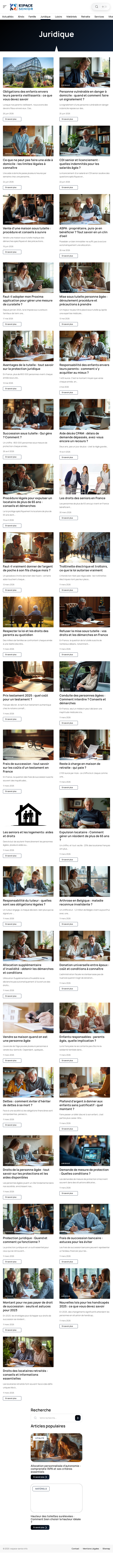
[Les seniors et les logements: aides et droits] (28, 813)
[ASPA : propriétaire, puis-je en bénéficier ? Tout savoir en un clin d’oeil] (84, 209)
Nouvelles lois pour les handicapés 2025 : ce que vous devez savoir (84, 1304)
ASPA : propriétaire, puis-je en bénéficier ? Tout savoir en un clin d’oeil (83, 232)
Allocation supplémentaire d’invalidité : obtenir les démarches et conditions (28, 969)
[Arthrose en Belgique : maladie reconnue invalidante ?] (84, 881)
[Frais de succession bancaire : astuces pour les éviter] (84, 1219)
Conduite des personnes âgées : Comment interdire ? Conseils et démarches (82, 699)
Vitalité (39, 1438)
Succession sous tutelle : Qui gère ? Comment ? (27, 435)
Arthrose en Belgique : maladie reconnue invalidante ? (81, 902)
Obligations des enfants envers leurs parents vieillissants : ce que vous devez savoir (27, 95)
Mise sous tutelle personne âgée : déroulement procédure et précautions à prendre (83, 300)
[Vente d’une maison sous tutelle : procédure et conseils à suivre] (28, 209)
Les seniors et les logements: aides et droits (28, 834)
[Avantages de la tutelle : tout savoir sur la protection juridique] (28, 346)
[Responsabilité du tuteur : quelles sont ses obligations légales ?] (28, 881)
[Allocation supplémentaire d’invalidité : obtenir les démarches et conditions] (28, 946)
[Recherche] (97, 6)
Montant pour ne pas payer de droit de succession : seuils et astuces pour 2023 (28, 1306)
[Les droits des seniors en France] (84, 479)
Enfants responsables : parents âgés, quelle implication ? (81, 1039)
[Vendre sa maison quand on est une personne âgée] (28, 1018)
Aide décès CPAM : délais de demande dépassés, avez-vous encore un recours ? (81, 437)
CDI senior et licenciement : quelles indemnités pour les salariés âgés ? (79, 164)
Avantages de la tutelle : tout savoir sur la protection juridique (28, 367)
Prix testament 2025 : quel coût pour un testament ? (25, 697)
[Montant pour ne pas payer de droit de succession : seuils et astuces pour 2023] (28, 1283)
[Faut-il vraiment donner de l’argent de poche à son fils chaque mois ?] (28, 547)
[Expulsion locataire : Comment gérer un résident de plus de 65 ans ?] (84, 813)
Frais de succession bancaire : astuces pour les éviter (81, 1240)
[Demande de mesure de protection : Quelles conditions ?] (84, 1150)
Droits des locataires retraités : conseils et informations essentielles (25, 1374)
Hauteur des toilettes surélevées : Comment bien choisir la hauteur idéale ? (56, 1519)
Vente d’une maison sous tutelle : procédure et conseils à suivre (27, 230)
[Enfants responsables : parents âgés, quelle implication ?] (84, 1018)
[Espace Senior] (21, 6)
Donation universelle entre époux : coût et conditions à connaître (84, 967)
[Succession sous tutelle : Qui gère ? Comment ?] (28, 414)
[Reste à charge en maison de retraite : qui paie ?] (84, 745)
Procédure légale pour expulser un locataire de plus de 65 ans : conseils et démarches (27, 502)
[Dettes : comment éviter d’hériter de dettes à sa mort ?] (28, 1082)
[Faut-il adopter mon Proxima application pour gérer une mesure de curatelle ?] (28, 277)
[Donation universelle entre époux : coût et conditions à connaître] (84, 946)
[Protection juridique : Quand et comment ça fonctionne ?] (28, 1219)
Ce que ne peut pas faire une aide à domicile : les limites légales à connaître (28, 164)
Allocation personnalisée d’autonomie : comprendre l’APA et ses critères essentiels (56, 1468)
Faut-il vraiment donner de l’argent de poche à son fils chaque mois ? (28, 568)
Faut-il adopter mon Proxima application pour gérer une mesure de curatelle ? (28, 300)
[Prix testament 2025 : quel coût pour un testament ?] (28, 676)
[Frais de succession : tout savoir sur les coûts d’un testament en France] (28, 745)
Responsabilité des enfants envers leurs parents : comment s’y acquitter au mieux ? (84, 369)
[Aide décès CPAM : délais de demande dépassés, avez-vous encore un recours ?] (84, 414)
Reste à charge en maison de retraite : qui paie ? (79, 766)
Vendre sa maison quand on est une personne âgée (25, 1039)
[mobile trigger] (5, 6)
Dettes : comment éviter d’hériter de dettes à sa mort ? (27, 1103)
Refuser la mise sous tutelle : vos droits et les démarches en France (83, 633)
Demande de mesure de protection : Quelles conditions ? (84, 1172)
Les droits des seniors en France (82, 498)
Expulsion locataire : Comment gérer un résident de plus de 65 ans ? (84, 836)
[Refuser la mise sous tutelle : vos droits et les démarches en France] (84, 612)
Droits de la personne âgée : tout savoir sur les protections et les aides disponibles (26, 1173)
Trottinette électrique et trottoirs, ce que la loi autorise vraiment (83, 568)
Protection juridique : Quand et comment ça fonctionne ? (25, 1240)
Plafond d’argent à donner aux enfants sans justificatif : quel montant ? (81, 1105)
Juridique (9, 85)
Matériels (41, 1488)
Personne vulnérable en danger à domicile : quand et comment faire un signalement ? (84, 95)
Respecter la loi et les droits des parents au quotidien (25, 633)
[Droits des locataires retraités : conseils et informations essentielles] (28, 1352)
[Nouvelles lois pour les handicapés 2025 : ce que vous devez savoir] (84, 1283)
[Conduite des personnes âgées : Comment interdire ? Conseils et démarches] (84, 676)
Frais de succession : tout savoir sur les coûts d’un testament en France (26, 767)
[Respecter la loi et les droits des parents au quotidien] (28, 612)
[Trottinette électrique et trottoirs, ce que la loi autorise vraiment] (84, 547)
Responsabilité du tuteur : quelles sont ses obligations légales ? (27, 902)
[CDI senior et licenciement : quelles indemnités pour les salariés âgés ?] (84, 141)
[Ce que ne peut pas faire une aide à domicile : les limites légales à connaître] (28, 141)
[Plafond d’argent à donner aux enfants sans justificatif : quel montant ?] (84, 1082)
